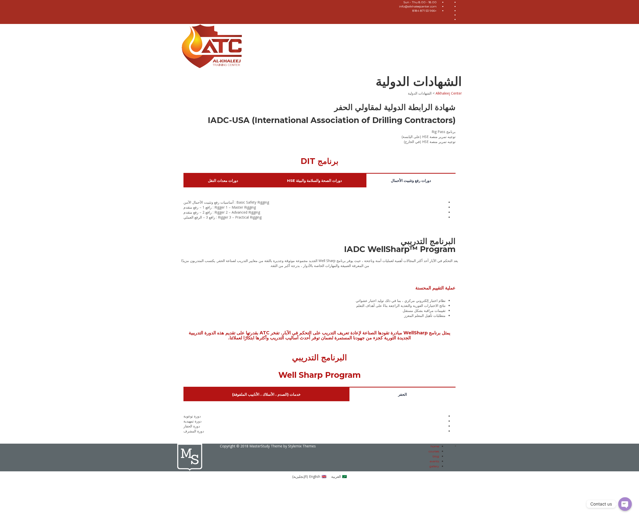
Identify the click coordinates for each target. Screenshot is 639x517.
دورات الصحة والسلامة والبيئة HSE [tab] (314, 180)
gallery (434, 466)
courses (434, 451)
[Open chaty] (625, 504)
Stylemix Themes (302, 446)
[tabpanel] (319, 211)
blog (436, 456)
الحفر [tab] (402, 394)
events (434, 461)
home (435, 446)
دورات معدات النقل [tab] (223, 180)
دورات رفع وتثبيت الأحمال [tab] (411, 180)
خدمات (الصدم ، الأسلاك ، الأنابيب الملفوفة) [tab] (266, 394)
